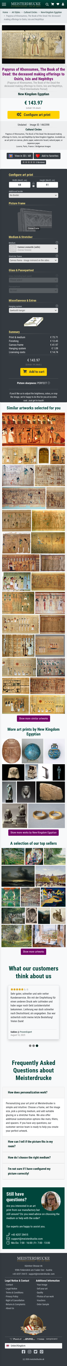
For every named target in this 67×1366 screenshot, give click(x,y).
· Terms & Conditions (14, 1292)
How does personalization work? (27, 1092)
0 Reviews (40, 162)
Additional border (16, 191)
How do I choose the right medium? (29, 1157)
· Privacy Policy (11, 1296)
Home (5, 12)
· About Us (9, 1308)
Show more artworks (33, 951)
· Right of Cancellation (14, 1300)
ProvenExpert (26, 1032)
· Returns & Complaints (15, 1304)
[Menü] (4, 4)
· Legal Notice (11, 1288)
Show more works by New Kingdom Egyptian (33, 832)
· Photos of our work (45, 1296)
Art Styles (16, 12)
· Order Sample (42, 1304)
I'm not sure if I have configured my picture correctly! (29, 1171)
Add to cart (35, 372)
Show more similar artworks (33, 718)
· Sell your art (41, 1288)
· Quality (39, 1292)
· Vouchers (40, 1300)
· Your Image (41, 1284)
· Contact (9, 1284)
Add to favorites (49, 155)
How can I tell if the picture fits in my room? (30, 1144)
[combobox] (33, 195)
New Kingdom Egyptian (51, 12)
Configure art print (35, 115)
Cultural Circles (30, 12)
